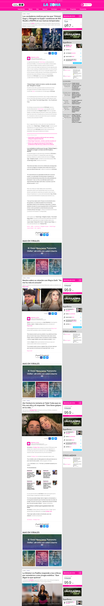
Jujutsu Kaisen (30, 228)
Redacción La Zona (35, 57)
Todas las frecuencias (72, 293)
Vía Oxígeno (76, 78)
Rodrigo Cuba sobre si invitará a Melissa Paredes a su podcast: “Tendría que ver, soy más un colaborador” (47, 486)
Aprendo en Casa (44, 0)
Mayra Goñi (54, 328)
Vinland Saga (42, 62)
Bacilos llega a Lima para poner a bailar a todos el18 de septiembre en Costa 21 (77, 72)
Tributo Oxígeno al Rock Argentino (77, 76)
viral (35, 228)
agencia (39, 228)
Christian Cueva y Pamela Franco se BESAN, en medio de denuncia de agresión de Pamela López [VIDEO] (76, 95)
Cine (37, 9)
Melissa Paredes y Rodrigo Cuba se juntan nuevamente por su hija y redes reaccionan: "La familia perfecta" (47, 475)
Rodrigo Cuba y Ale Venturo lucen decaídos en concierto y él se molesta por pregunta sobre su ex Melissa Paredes (31, 486)
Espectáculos (21, 9)
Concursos (63, 9)
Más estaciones (59, 0)
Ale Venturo (29, 519)
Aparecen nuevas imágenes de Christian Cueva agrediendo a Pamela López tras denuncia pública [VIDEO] (76, 109)
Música (30, 9)
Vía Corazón (76, 74)
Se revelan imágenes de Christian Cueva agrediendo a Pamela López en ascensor (77, 102)
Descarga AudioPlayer (51, 0)
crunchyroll (36, 226)
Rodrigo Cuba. (49, 511)
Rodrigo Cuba (34, 456)
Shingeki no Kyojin (44, 226)
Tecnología (54, 9)
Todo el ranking (77, 63)
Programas (73, 9)
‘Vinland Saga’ (40, 109)
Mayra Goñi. (29, 325)
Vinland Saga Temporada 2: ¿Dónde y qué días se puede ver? (42, 141)
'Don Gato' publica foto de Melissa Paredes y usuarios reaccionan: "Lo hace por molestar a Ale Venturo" (31, 475)
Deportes (45, 9)
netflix (32, 226)
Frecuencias (83, 9)
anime (32, 23)
